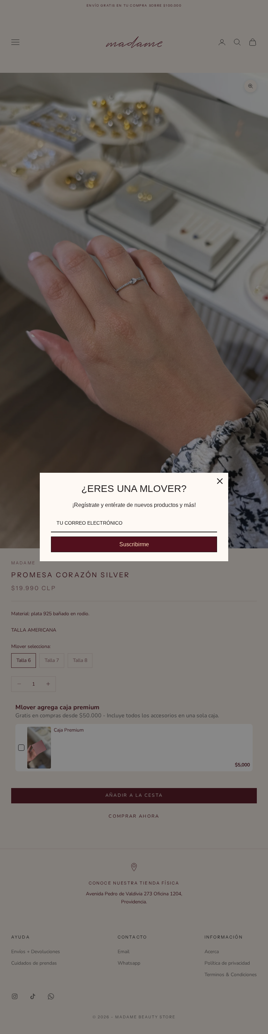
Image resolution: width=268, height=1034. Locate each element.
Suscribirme (134, 544)
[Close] (219, 481)
